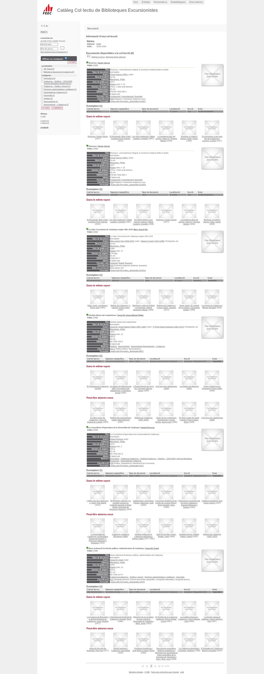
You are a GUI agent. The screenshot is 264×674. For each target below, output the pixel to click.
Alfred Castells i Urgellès (144, 137)
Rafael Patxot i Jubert (189, 535)
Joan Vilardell (102, 621)
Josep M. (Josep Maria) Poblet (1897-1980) (128, 327)
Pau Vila (99, 651)
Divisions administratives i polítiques (160, 577)
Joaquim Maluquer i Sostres (189, 506)
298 (112, 99)
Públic (89, 65)
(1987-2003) (143, 419)
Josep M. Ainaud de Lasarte (96, 421)
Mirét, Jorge (140, 623)
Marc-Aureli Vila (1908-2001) (122, 241)
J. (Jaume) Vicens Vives (121, 307)
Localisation (47, 66)
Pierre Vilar (94, 308)
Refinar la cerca (98, 57)
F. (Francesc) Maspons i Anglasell (98, 541)
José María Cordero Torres (143, 651)
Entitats (146, 2)
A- (42, 25)
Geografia (180, 577)
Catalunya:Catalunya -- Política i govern (126, 577)
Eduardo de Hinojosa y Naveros (119, 508)
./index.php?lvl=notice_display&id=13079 (127, 582)
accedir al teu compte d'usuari (52, 41)
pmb (182, 672)
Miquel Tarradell (209, 308)
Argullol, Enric (125, 619)
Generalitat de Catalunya (131, 461)
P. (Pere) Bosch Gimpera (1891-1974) (168, 327)
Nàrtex (113, 84)
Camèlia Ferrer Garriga (120, 139)
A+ (47, 26)
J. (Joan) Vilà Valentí (97, 503)
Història (113, 346)
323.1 (112, 349)
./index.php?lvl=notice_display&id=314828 (128, 185)
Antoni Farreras (148, 428)
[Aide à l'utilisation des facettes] (65, 58)
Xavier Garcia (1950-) (119, 75)
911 (111, 579)
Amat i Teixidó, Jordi (167, 535)
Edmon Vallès (138, 539)
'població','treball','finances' (121, 263)
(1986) (120, 535)
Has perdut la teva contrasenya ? (54, 52)
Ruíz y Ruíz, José (163, 659)
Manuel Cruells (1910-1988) (153, 241)
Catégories (46, 75)
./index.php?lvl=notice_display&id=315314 (128, 270)
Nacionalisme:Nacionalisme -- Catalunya (148, 346)
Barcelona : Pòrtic (117, 79)
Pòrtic (98, 44)
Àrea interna (196, 2)
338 (112, 463)
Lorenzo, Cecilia (209, 141)
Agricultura (114, 459)
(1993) (166, 387)
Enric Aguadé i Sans (166, 505)
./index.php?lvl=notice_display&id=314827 (128, 101)
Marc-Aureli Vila (141, 230)
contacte (44, 127)
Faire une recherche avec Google (165, 672)
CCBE (147, 672)
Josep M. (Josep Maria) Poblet (130, 315)
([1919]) (98, 387)
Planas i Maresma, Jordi (144, 503)
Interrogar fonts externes (116, 57)
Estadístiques (178, 2)
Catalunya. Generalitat (120, 651)
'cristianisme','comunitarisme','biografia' (126, 97)
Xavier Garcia (104, 63)
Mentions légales (136, 672)
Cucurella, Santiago (186, 651)
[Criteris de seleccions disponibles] (89, 57)
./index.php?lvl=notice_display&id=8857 (127, 351)
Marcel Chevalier (209, 651)
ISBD (96, 65)
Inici (136, 2)
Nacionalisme (124, 346)
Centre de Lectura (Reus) (165, 503)
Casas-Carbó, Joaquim (166, 308)
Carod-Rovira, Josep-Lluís (165, 421)
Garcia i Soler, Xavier (189, 139)
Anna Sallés (217, 388)
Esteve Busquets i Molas (142, 309)
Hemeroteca (160, 2)
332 (112, 266)
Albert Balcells (124, 420)
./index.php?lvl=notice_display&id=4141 (127, 466)
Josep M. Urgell (152, 548)
